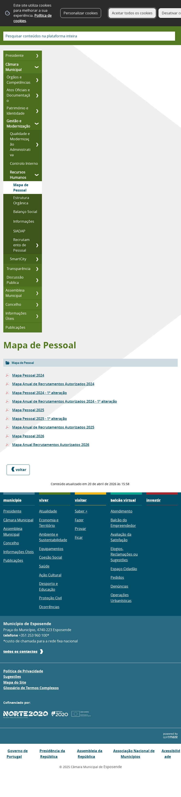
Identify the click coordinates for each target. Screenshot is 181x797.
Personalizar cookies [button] (81, 13)
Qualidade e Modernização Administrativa (20, 144)
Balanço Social (25, 211)
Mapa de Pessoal (20, 187)
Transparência (18, 268)
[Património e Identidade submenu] (37, 110)
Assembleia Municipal (15, 293)
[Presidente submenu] (37, 55)
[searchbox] (89, 36)
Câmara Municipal (14, 67)
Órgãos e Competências (18, 80)
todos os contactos (20, 651)
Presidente (15, 55)
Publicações (15, 327)
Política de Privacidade (23, 671)
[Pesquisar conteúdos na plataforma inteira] (170, 36)
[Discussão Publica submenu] (37, 279)
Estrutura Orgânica (21, 200)
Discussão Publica (15, 280)
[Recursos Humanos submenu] (37, 174)
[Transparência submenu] (37, 268)
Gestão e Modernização (18, 123)
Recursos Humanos (18, 175)
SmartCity (18, 258)
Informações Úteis (16, 316)
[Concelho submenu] (37, 304)
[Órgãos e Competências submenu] (37, 79)
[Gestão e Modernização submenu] (37, 123)
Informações (23, 221)
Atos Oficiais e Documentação (18, 95)
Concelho (13, 304)
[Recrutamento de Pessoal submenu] (37, 245)
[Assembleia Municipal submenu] (37, 293)
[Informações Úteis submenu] (37, 315)
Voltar (21, 469)
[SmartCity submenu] (37, 259)
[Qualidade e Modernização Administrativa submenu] (37, 144)
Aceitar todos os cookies (132, 13)
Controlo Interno (24, 163)
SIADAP (19, 231)
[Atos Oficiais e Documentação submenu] (37, 95)
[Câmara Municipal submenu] (37, 67)
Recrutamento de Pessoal (21, 245)
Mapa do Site (14, 682)
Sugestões (12, 676)
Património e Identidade (17, 111)
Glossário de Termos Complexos (31, 687)
